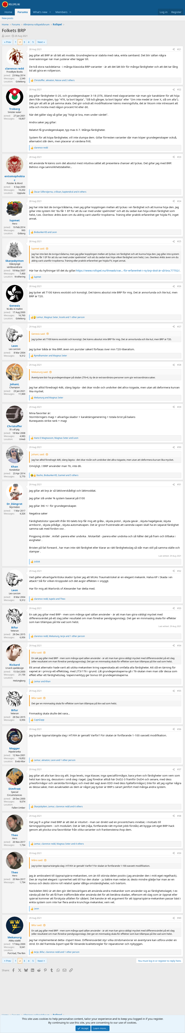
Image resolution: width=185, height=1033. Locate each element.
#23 (179, 157)
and (45, 232)
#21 (179, 49)
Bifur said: (36, 652)
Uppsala (21, 193)
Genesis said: (38, 333)
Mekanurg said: (39, 372)
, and (56, 438)
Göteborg (20, 81)
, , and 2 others (54, 80)
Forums (23, 12)
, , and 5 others (57, 475)
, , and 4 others (60, 191)
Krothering (20, 276)
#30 (179, 447)
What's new (40, 12)
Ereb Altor (20, 761)
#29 (179, 407)
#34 (179, 645)
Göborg (21, 233)
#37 (179, 769)
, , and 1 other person (60, 317)
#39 (179, 853)
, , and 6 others (58, 806)
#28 (179, 364)
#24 (179, 201)
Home (8, 12)
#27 (179, 326)
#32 (179, 571)
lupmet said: (38, 248)
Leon (7, 35)
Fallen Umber (18, 807)
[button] (50, 12)
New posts (7, 18)
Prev (8, 42)
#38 (179, 815)
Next (40, 42)
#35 (179, 690)
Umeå (22, 439)
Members (61, 12)
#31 (179, 484)
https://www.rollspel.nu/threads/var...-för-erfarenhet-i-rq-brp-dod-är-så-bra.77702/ (128, 270)
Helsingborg (19, 680)
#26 (179, 286)
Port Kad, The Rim (16, 953)
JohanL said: (37, 454)
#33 (179, 608)
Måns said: (37, 860)
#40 (179, 918)
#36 (179, 729)
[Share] (173, 49)
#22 (179, 89)
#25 (179, 241)
